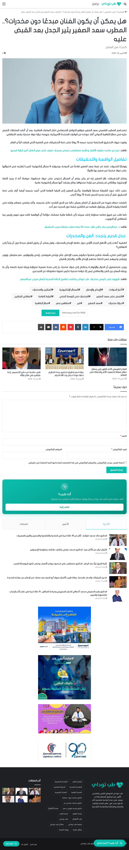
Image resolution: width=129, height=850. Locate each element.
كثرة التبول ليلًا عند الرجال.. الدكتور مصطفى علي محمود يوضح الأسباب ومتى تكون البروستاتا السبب (60, 563)
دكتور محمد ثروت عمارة (72, 798)
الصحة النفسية (61, 792)
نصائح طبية (77, 830)
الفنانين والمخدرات (42, 289)
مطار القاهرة (41, 303)
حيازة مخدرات (115, 303)
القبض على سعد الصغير (109, 296)
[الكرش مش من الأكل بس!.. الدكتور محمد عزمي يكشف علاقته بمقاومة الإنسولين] (118, 554)
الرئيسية (121, 12)
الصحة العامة (76, 792)
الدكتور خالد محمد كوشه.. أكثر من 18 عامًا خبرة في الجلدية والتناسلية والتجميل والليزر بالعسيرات (62, 536)
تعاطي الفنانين (22, 296)
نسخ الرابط (50, 313)
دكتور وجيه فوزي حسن (72, 808)
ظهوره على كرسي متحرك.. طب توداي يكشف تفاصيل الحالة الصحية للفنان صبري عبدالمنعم (70, 279)
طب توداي (63, 819)
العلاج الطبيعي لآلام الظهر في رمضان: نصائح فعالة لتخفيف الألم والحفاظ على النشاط (108, 372)
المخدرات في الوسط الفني (74, 296)
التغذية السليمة (61, 782)
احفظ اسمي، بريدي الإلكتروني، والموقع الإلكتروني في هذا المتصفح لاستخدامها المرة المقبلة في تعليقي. (76, 463)
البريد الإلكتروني (119, 449)
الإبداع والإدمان (93, 289)
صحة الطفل (77, 814)
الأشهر (65, 524)
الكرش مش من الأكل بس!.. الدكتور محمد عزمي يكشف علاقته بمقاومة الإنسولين (68, 550)
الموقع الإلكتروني (54, 449)
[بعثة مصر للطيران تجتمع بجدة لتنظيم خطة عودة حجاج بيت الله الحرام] (64, 358)
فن (78, 303)
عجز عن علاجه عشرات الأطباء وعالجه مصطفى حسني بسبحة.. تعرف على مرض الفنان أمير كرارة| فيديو (65, 150)
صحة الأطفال (53, 808)
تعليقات (24, 524)
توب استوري (109, 12)
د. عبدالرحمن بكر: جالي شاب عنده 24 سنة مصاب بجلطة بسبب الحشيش (82, 227)
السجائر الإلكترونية (68, 289)
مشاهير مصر (62, 303)
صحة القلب (63, 814)
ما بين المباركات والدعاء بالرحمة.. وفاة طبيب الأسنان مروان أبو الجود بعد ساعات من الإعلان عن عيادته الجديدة (57, 577)
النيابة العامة (45, 296)
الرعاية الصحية (59, 787)
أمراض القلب (77, 782)
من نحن (33, 844)
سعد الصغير (94, 303)
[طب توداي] (106, 4)
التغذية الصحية (76, 787)
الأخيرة (106, 524)
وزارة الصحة (63, 830)
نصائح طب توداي (57, 824)
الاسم (123, 436)
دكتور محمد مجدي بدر (73, 803)
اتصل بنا (24, 844)
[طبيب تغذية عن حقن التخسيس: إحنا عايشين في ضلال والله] (21, 358)
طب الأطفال (77, 819)
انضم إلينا (64, 507)
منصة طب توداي (75, 824)
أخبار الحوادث (115, 289)
